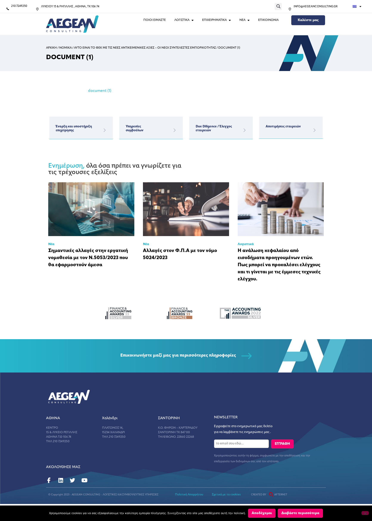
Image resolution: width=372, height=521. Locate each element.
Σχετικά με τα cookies (226, 494)
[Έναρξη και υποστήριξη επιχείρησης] (104, 130)
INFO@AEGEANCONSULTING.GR (316, 6)
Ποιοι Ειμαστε (154, 20)
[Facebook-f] (48, 480)
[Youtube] (84, 480)
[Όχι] (365, 513)
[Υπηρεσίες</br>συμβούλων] (174, 130)
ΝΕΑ (242, 20)
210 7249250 (19, 6)
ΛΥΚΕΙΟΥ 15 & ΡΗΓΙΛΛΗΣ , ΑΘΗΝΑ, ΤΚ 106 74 (70, 6)
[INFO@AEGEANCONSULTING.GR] (289, 9)
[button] (278, 6)
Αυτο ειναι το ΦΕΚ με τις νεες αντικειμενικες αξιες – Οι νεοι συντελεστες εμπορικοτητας (145, 47)
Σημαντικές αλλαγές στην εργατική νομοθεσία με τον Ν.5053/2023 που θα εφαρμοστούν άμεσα (88, 257)
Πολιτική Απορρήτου (189, 494)
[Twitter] (72, 480)
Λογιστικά (246, 244)
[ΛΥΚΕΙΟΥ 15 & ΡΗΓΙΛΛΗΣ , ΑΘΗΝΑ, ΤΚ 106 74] (37, 9)
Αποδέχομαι (262, 513)
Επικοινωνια (268, 20)
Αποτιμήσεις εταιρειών (283, 126)
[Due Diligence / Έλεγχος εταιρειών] (244, 130)
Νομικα (65, 47)
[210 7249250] (7, 9)
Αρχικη (51, 47)
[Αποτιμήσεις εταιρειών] (314, 130)
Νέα (51, 244)
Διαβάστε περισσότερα (300, 513)
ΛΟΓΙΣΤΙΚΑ (181, 20)
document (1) (99, 91)
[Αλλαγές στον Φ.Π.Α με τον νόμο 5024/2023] (186, 209)
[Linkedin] (60, 480)
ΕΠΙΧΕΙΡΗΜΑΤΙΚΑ (214, 20)
